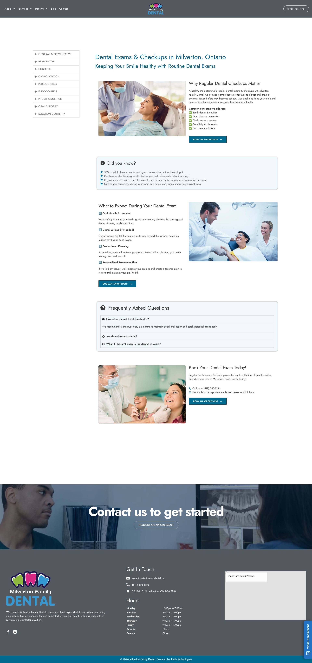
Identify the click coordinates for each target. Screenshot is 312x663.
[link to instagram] (15, 632)
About (8, 9)
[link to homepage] (156, 8)
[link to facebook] (8, 632)
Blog (53, 9)
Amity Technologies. (181, 659)
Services (23, 9)
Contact (63, 9)
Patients (39, 9)
